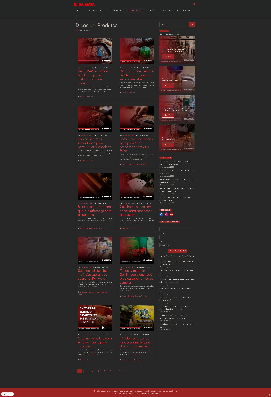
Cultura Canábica (91, 11)
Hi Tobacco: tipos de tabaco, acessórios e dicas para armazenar (136, 342)
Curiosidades (166, 11)
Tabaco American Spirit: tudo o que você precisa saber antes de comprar (136, 276)
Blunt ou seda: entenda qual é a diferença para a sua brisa (95, 210)
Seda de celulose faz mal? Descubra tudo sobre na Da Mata (92, 274)
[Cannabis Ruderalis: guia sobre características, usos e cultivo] (177, 62)
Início (78, 11)
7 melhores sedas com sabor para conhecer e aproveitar (136, 210)
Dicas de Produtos (132, 11)
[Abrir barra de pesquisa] (76, 16)
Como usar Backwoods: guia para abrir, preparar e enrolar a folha (137, 145)
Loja (177, 11)
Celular (161, 242)
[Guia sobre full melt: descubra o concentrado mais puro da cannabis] (177, 91)
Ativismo (150, 11)
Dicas (134, 164)
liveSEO (157, 394)
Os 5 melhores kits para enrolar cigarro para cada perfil (95, 342)
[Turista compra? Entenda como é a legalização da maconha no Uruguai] (177, 121)
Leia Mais (168, 56)
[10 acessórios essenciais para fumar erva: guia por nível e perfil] (177, 150)
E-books (186, 11)
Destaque (83, 292)
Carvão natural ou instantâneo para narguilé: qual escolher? (95, 143)
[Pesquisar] (192, 24)
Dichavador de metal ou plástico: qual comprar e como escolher (137, 75)
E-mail (161, 234)
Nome (161, 226)
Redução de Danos (113, 11)
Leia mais (136, 223)
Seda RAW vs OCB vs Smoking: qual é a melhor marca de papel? (93, 77)
